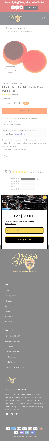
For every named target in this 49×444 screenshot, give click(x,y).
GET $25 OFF (24, 239)
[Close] (45, 197)
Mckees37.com (10, 224)
